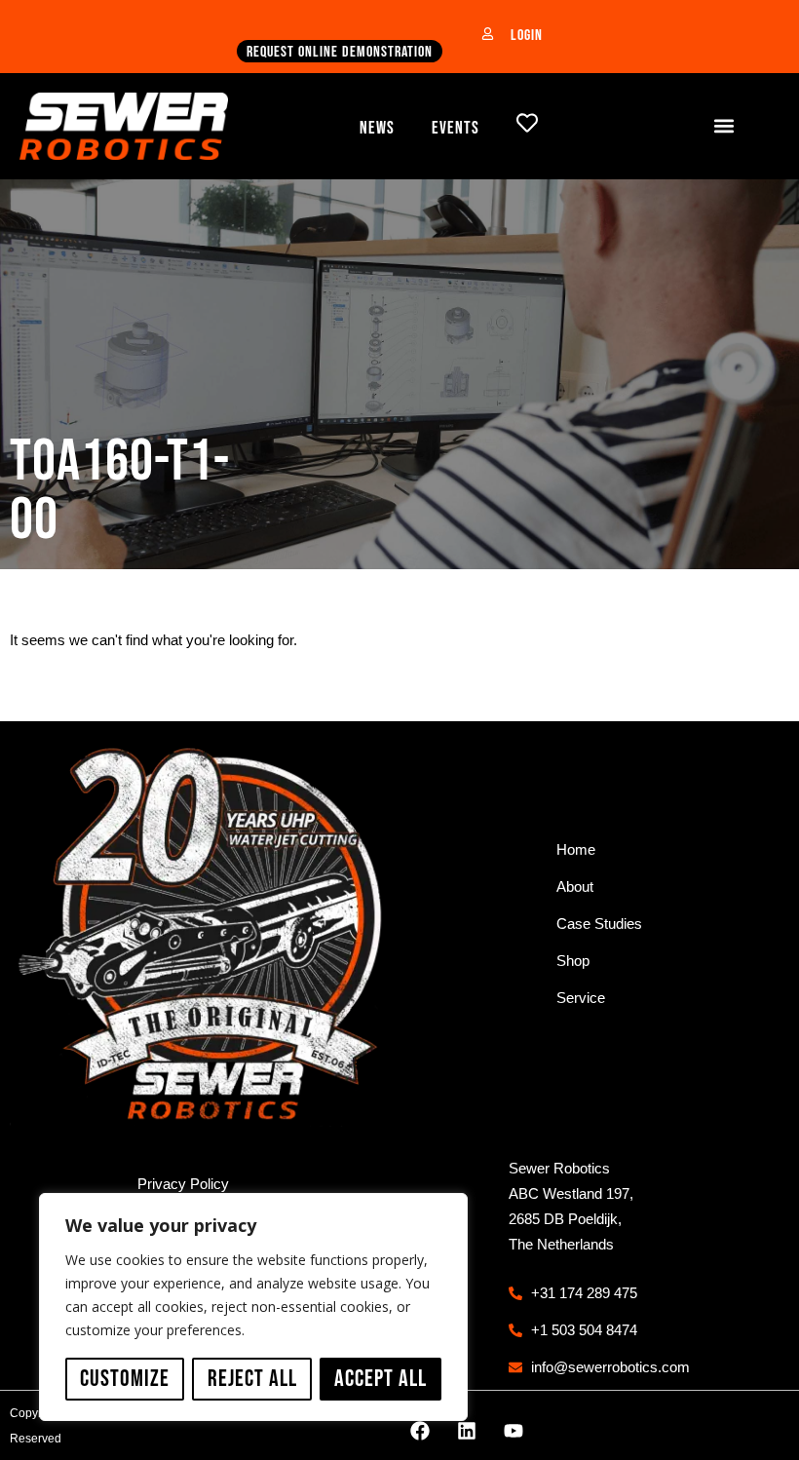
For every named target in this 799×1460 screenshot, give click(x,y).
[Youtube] (513, 1431)
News (377, 128)
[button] (724, 126)
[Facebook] (420, 1431)
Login (527, 35)
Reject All (252, 1378)
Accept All (380, 1378)
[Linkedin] (466, 1431)
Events (455, 128)
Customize (125, 1378)
